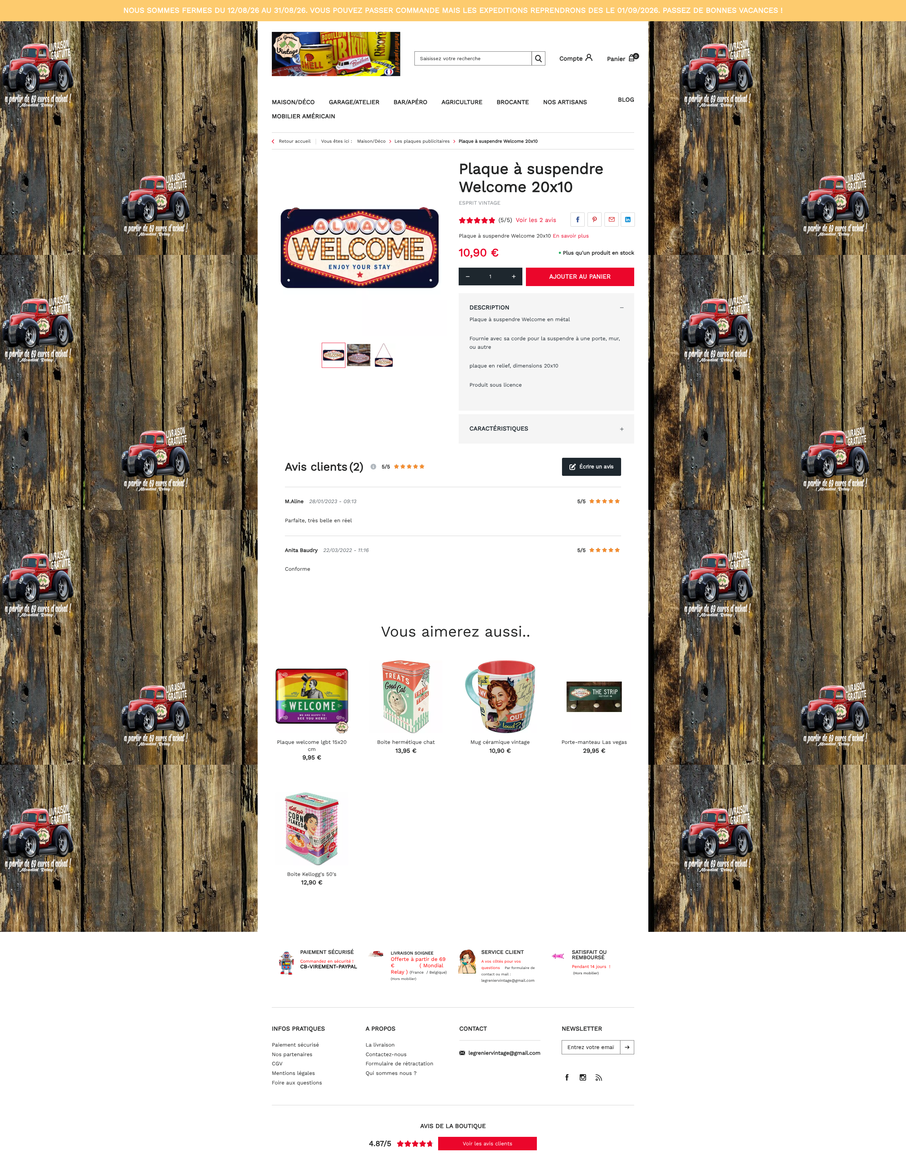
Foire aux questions (297, 1082)
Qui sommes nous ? (391, 1073)
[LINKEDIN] (628, 219)
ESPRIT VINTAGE (479, 203)
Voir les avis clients (487, 1143)
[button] (627, 1047)
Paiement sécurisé (295, 1045)
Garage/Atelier (354, 102)
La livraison (380, 1045)
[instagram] (583, 1077)
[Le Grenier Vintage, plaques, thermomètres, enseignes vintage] (336, 58)
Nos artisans (565, 102)
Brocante (513, 102)
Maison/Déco (293, 102)
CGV (277, 1063)
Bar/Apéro (411, 102)
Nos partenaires (292, 1054)
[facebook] (567, 1077)
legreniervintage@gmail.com (504, 1053)
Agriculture (462, 102)
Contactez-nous (386, 1054)
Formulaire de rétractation (400, 1063)
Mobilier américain (303, 116)
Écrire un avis (596, 466)
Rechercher (538, 58)
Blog (626, 99)
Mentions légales (293, 1073)
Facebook (577, 219)
